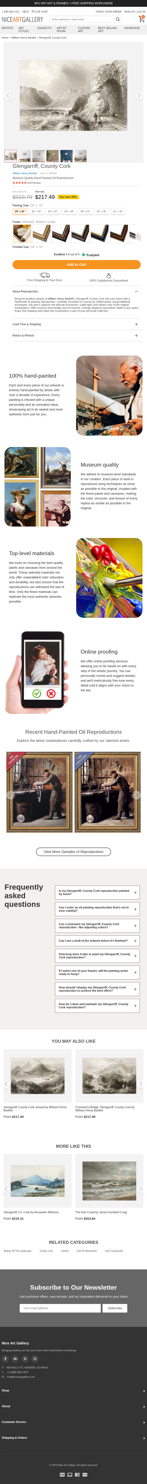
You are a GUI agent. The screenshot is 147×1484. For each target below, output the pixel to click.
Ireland (64, 1251)
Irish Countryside (114, 1251)
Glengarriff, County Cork (52, 37)
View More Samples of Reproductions (73, 852)
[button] (8, 95)
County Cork (46, 1251)
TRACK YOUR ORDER (109, 11)
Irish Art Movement (87, 1251)
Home (5, 37)
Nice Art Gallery (26, 20)
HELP (25, 11)
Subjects (44, 28)
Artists (7, 28)
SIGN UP (129, 11)
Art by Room (62, 29)
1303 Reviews (34, 183)
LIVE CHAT (41, 11)
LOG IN (141, 11)
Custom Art (84, 29)
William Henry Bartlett (23, 37)
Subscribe (115, 1308)
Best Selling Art (107, 29)
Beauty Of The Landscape (17, 1251)
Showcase (132, 28)
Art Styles (23, 29)
